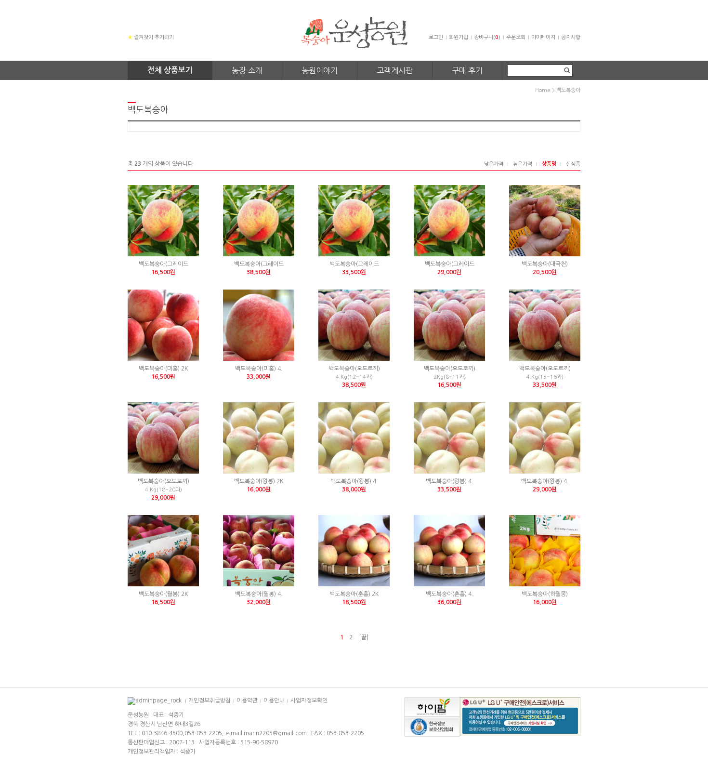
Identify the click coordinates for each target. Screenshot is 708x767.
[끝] (363, 637)
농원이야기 (320, 70)
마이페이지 (543, 37)
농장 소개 (247, 70)
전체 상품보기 (170, 70)
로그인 (436, 37)
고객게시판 (395, 70)
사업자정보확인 (309, 700)
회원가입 (458, 37)
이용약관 (247, 700)
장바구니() (487, 37)
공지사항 (570, 37)
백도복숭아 (568, 90)
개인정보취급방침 (209, 700)
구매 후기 (467, 70)
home (543, 90)
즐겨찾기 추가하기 (151, 37)
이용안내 (274, 700)
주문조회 (515, 37)
